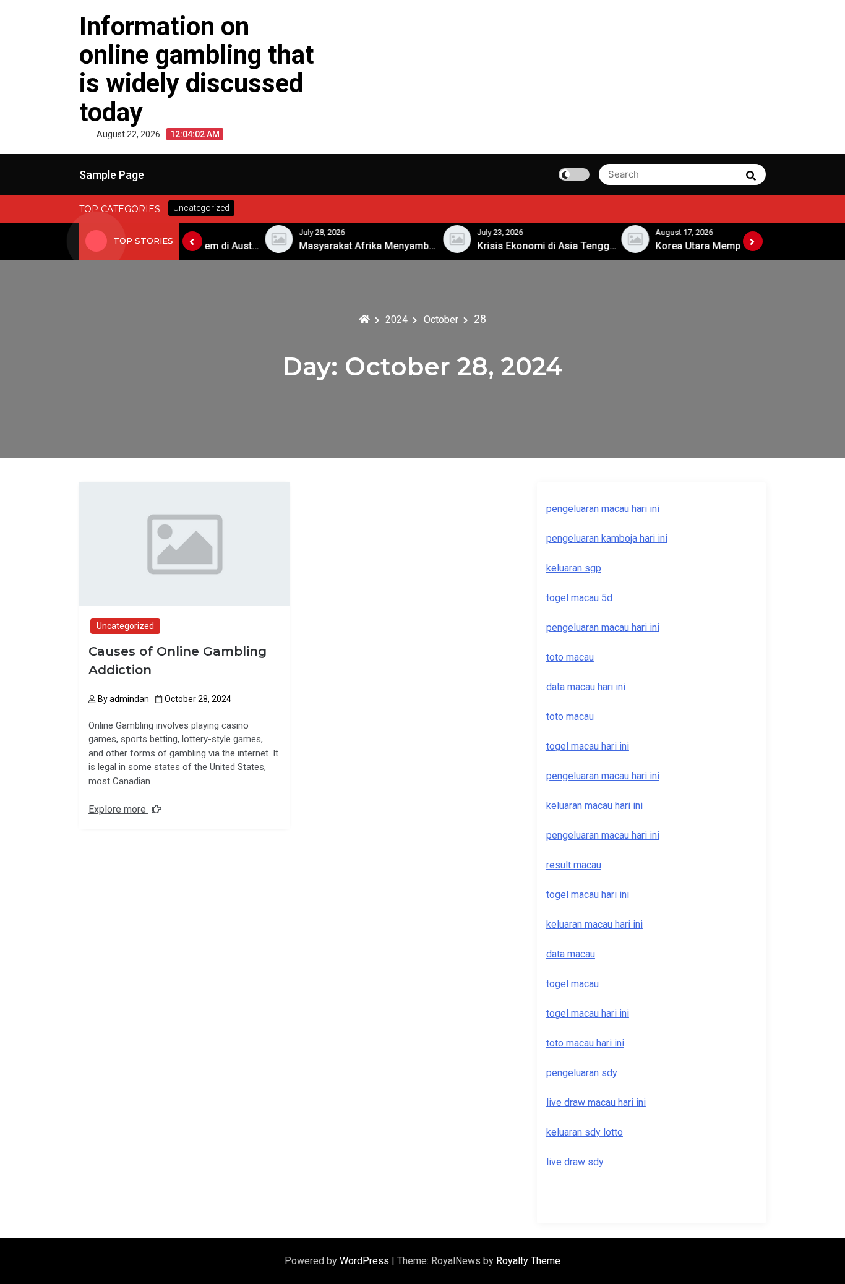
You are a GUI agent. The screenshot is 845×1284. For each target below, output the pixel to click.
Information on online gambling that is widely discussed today (196, 69)
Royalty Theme (528, 1261)
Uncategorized (125, 626)
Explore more (118, 809)
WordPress (366, 1261)
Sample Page (111, 174)
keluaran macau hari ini (594, 924)
